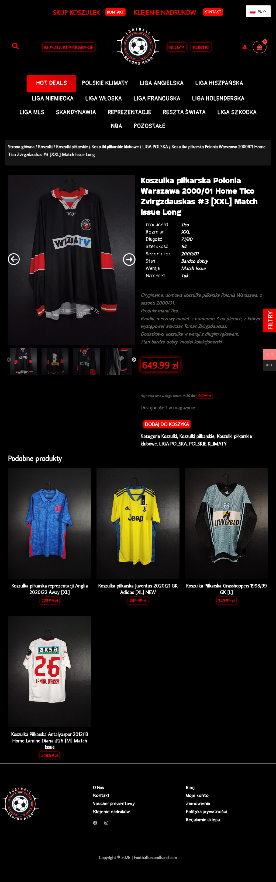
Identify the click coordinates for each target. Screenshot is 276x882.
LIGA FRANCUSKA (156, 98)
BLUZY (177, 46)
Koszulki (45, 146)
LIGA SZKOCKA (237, 112)
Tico (185, 224)
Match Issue (193, 268)
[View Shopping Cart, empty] (260, 47)
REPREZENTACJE (129, 112)
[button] (115, 12)
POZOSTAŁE (149, 126)
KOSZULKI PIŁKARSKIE (69, 46)
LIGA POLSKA (155, 146)
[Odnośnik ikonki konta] (244, 47)
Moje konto (197, 795)
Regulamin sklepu (203, 820)
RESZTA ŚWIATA (184, 112)
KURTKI (201, 46)
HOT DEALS (51, 83)
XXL (185, 232)
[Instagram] (106, 823)
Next (134, 360)
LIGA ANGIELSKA (162, 83)
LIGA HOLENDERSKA (218, 98)
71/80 (186, 239)
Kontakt (213, 11)
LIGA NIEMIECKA (53, 98)
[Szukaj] (15, 46)
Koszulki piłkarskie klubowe (115, 146)
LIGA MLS (31, 112)
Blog (190, 787)
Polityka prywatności (206, 812)
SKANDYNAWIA (76, 112)
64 (183, 246)
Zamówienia (198, 803)
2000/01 (190, 254)
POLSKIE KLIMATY (105, 83)
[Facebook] (95, 823)
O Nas (98, 787)
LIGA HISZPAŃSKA (219, 83)
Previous (9, 360)
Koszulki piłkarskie (72, 146)
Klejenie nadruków (111, 812)
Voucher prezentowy (114, 803)
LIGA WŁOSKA (103, 98)
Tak (184, 275)
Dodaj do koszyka (167, 424)
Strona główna (21, 146)
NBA (116, 126)
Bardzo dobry (194, 261)
